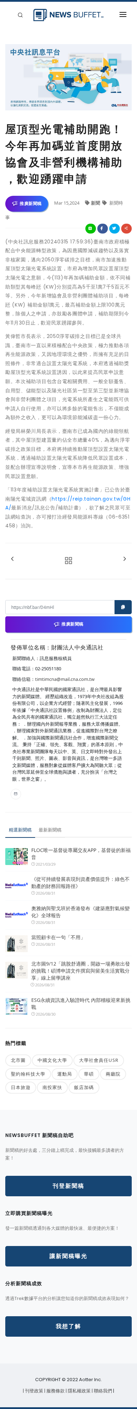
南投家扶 (52, 1087)
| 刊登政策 (33, 1390)
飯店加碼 (84, 1087)
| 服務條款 (55, 1390)
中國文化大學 (52, 1060)
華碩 (89, 1074)
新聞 (96, 203)
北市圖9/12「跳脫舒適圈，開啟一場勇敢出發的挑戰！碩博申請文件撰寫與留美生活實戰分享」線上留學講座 (80, 970)
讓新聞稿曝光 (68, 1256)
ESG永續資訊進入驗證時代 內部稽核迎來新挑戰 (80, 1003)
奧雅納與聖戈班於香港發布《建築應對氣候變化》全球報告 (80, 912)
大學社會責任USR (98, 1060)
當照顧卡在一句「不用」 (58, 937)
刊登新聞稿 (68, 1186)
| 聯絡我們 (102, 1390)
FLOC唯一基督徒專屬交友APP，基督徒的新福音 (81, 853)
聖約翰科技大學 (28, 1074)
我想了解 (68, 1326)
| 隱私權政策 (79, 1390)
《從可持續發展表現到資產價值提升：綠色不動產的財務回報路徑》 (80, 882)
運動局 (64, 1074)
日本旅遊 (21, 1087)
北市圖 (18, 1060)
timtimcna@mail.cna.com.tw (64, 679)
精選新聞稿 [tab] (20, 830)
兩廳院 (113, 1074)
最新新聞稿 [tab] (50, 830)
